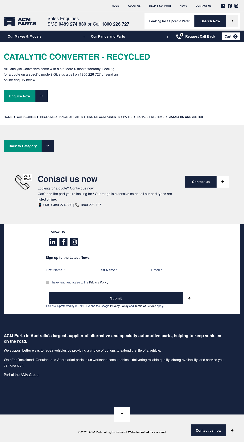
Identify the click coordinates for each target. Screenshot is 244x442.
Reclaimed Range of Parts (61, 117)
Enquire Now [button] (19, 96)
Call (111, 23)
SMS (66, 23)
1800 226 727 (90, 74)
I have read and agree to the (79, 282)
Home (115, 5)
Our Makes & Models (24, 36)
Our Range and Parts (108, 36)
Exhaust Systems (150, 117)
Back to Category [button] (23, 145)
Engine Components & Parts (109, 117)
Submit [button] (116, 298)
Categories (26, 117)
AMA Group (30, 374)
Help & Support (160, 5)
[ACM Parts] (20, 21)
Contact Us (204, 5)
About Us (134, 5)
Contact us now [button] (208, 430)
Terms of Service (145, 306)
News (183, 5)
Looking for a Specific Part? (169, 21)
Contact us (201, 181)
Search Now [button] (210, 21)
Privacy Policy (98, 282)
